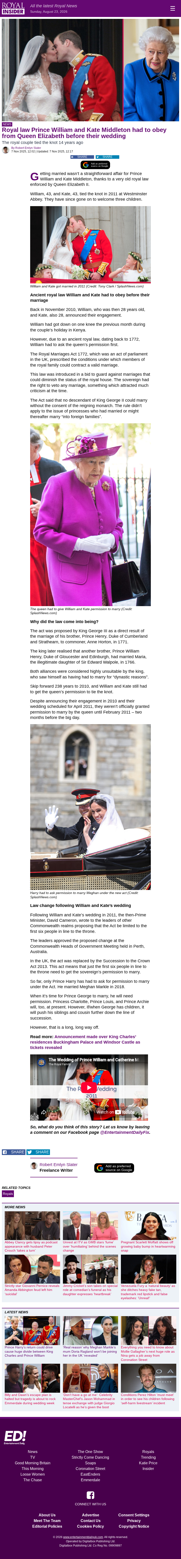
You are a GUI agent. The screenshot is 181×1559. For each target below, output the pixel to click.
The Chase (32, 1480)
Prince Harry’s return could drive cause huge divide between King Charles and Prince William (29, 1351)
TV (32, 1457)
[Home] (13, 8)
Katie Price (148, 1463)
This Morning (33, 1469)
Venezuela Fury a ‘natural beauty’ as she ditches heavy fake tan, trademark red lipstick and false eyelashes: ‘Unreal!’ (148, 1292)
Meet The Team (47, 1521)
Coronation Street (90, 1469)
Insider (148, 1469)
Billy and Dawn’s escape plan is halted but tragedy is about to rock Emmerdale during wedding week (30, 1399)
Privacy (134, 1521)
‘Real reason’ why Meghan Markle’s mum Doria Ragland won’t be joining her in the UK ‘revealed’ (90, 1351)
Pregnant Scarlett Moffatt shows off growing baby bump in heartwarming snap (148, 1246)
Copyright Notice (134, 1526)
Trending (148, 1457)
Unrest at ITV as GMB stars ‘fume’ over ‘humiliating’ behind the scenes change (89, 1246)
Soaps (90, 1463)
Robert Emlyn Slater (28, 148)
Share (82, 157)
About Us (47, 1515)
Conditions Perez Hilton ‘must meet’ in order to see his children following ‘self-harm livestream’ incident (147, 1399)
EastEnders (90, 1474)
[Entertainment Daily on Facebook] (90, 1495)
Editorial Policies (47, 1526)
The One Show (90, 1452)
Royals (8, 1194)
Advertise (90, 1515)
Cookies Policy (90, 1526)
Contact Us (91, 1521)
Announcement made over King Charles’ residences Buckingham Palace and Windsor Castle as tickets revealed (85, 1042)
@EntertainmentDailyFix (124, 1132)
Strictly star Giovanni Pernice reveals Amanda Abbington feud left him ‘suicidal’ (32, 1290)
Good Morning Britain (32, 1463)
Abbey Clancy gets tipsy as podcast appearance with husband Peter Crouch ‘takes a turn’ (31, 1246)
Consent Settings (133, 1515)
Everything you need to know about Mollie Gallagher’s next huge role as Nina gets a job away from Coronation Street (148, 1353)
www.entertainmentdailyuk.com (83, 1537)
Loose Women (33, 1474)
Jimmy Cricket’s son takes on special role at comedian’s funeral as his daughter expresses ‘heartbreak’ (90, 1290)
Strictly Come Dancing (90, 1457)
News (7, 124)
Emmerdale (90, 1480)
